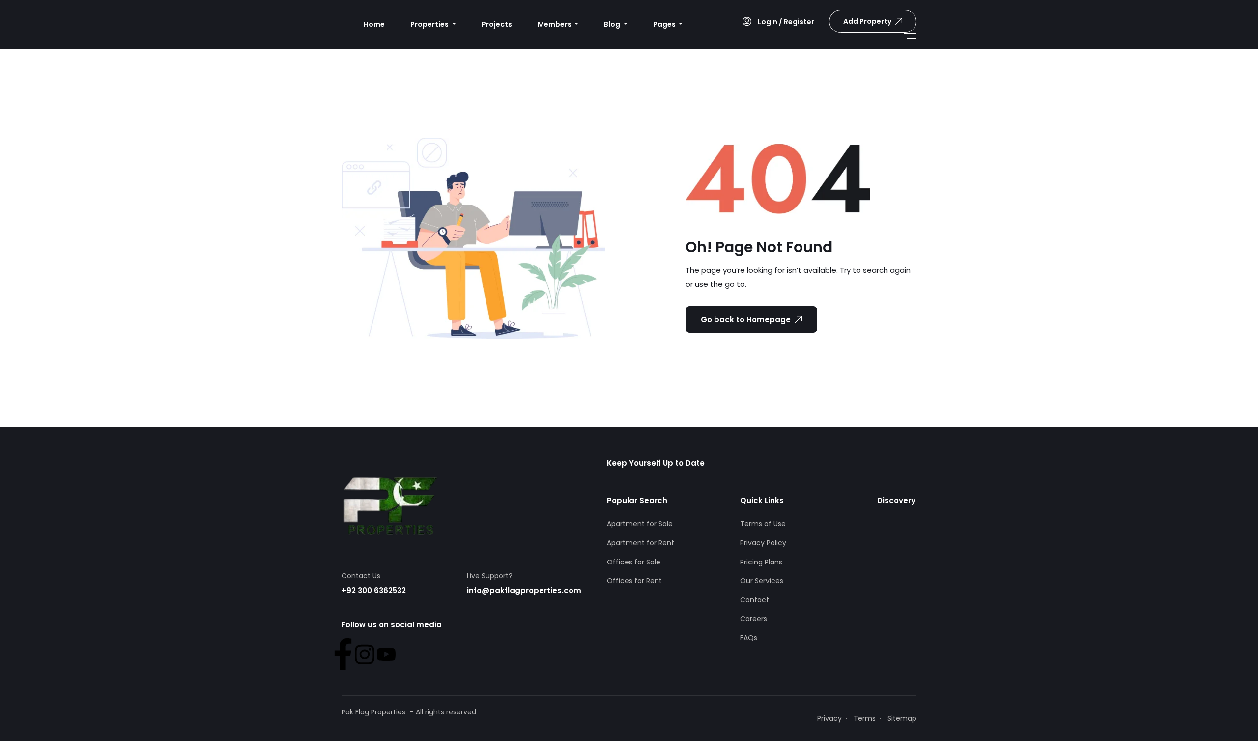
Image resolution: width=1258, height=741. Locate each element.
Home (374, 24)
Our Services (761, 581)
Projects (497, 24)
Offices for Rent (634, 581)
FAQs (748, 638)
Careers (753, 618)
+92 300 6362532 (374, 590)
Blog (613, 24)
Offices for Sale (633, 562)
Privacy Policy (763, 543)
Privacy (829, 718)
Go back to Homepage (746, 319)
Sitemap (901, 718)
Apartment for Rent (640, 543)
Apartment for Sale (640, 524)
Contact (754, 600)
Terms (865, 718)
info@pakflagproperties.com (524, 590)
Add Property (867, 21)
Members (555, 24)
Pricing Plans (761, 562)
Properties (430, 24)
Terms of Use (763, 524)
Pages (665, 24)
